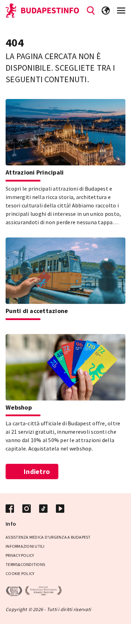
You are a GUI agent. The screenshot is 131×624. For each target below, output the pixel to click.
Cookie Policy (20, 573)
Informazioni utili (25, 546)
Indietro (36, 471)
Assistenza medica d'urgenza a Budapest (48, 537)
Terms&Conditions (25, 564)
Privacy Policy (20, 555)
